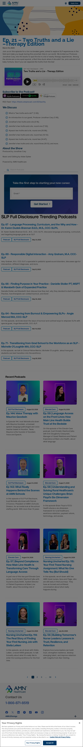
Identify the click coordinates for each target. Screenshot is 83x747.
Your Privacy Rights (33, 743)
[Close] (79, 723)
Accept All (49, 743)
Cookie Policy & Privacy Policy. (60, 737)
